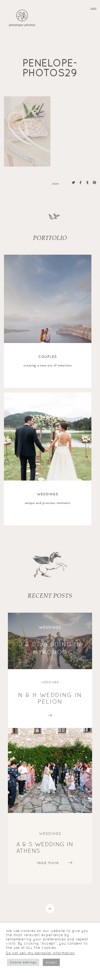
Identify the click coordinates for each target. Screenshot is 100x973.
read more (50, 714)
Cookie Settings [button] (23, 962)
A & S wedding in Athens (44, 847)
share (55, 183)
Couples (47, 356)
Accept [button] (51, 962)
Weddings (48, 494)
